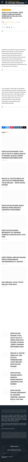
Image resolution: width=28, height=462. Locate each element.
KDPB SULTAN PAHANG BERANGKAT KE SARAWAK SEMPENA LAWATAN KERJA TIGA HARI (18, 395)
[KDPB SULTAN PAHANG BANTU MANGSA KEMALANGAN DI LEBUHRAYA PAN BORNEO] (14, 196)
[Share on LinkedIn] (9, 27)
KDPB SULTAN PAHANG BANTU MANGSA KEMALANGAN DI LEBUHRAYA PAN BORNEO (13, 208)
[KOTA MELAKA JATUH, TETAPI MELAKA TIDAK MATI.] (14, 273)
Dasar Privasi (3, 428)
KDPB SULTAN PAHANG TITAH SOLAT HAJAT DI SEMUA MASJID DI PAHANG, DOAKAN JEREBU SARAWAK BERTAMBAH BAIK (17, 340)
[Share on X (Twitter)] (5, 27)
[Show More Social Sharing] (14, 27)
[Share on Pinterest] (7, 27)
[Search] (26, 2)
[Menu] (2, 2)
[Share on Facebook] (3, 27)
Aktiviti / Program (6, 9)
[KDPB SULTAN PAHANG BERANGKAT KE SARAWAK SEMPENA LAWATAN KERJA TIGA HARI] (14, 221)
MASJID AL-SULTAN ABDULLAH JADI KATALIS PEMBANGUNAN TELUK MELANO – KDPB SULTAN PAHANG (17, 359)
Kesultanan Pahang (10, 22)
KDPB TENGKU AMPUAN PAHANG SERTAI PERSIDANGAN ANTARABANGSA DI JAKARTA (14, 260)
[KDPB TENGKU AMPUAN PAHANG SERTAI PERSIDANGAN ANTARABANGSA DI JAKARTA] (14, 248)
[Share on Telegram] (11, 27)
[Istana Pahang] (14, 2)
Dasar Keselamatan (11, 428)
